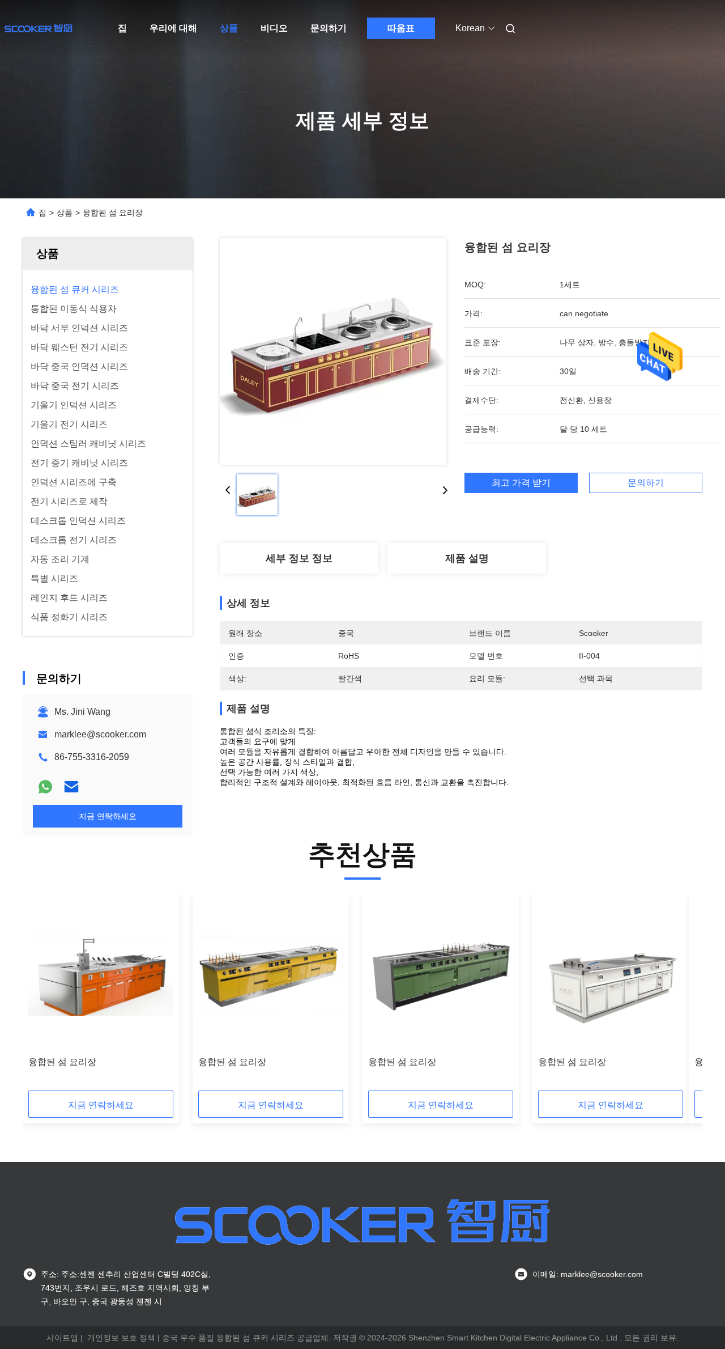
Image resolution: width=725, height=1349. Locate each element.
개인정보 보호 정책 (121, 1337)
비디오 (274, 28)
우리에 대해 (173, 28)
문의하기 (328, 28)
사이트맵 (62, 1337)
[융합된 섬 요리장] (333, 351)
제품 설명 (467, 558)
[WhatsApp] (45, 787)
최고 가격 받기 (521, 482)
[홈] (38, 28)
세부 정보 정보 (299, 558)
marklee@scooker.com (100, 734)
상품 (229, 28)
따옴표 (401, 28)
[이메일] (71, 787)
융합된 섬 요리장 (62, 1062)
